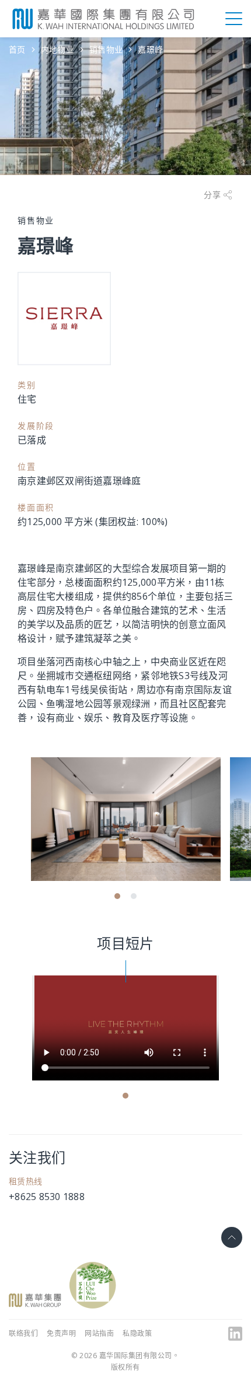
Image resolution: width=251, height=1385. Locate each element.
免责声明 (61, 1333)
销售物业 (106, 49)
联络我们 (23, 1333)
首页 (17, 49)
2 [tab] (134, 896)
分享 (213, 194)
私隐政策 (137, 1333)
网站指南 (99, 1333)
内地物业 (57, 49)
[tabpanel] (126, 819)
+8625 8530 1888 (47, 1196)
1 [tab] (117, 896)
